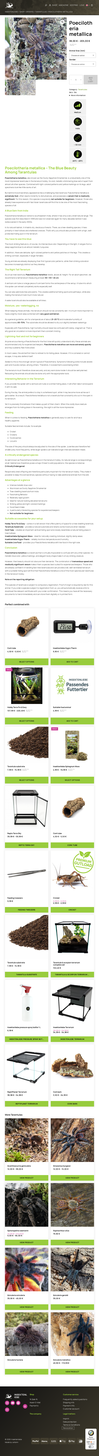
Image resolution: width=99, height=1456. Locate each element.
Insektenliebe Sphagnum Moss (66, 766)
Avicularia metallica (61, 1360)
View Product (26, 1178)
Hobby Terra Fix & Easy (17, 707)
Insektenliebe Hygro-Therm (65, 648)
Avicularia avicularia (16, 1295)
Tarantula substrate (16, 766)
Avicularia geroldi (60, 1295)
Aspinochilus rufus (61, 1231)
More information (78, 95)
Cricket (56, 898)
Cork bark (57, 1092)
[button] (62, 22)
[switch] (91, 1446)
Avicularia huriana (15, 1360)
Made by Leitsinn (11, 1442)
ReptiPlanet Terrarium (17, 1092)
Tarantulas (41, 12)
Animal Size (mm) (77, 50)
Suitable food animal (62, 707)
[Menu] (95, 1430)
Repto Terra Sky (14, 833)
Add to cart (90, 80)
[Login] (50, 5)
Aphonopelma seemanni (17, 1231)
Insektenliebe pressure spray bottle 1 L (24, 1027)
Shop (22, 12)
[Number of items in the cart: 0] (92, 5)
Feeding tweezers (15, 898)
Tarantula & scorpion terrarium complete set (66, 964)
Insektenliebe (11, 12)
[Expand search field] (46, 5)
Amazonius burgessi (62, 1166)
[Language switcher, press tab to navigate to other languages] (88, 5)
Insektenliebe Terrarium (63, 1027)
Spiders (29, 12)
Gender (72, 59)
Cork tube (11, 648)
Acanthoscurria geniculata (19, 1166)
